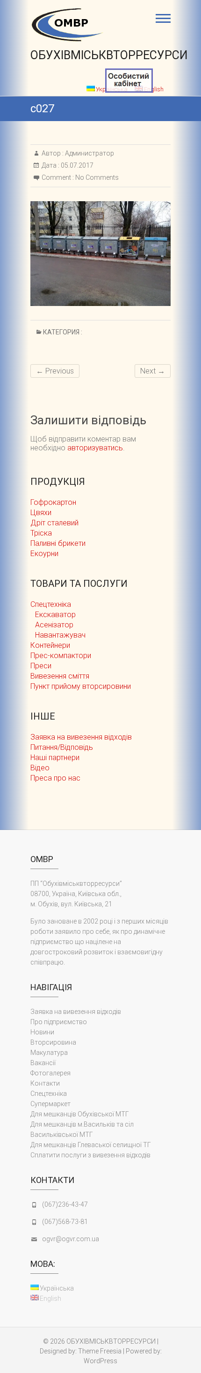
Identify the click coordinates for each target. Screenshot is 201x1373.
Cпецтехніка (50, 604)
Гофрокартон (53, 502)
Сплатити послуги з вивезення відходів (90, 1155)
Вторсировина (53, 1042)
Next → (152, 371)
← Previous (55, 371)
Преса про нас (55, 778)
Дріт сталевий (54, 522)
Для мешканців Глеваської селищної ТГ (90, 1145)
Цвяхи (40, 512)
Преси (40, 665)
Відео (40, 767)
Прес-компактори (60, 655)
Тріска (41, 533)
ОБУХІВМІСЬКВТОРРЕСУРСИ (108, 55)
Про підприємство (58, 1022)
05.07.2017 (76, 165)
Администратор (89, 153)
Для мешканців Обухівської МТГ (79, 1114)
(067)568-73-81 (65, 1221)
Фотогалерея (50, 1073)
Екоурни (44, 553)
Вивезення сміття (59, 676)
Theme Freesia (100, 1351)
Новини (42, 1032)
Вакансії (43, 1063)
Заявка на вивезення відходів (81, 737)
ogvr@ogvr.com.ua (70, 1239)
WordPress (100, 1361)
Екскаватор (55, 614)
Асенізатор (54, 624)
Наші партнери (54, 757)
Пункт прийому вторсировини (80, 686)
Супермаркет (50, 1104)
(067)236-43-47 (65, 1204)
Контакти (45, 1083)
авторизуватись (95, 447)
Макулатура (49, 1052)
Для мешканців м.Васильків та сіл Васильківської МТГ (82, 1129)
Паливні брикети (58, 543)
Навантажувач (60, 635)
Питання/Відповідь (61, 747)
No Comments (97, 177)
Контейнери (50, 645)
